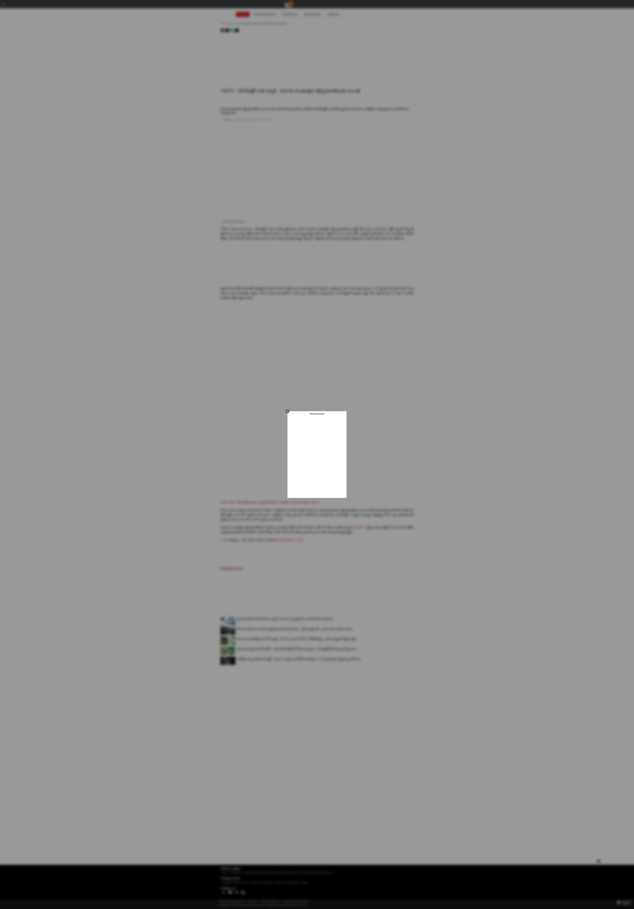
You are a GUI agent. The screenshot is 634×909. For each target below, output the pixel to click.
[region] (317, 456)
